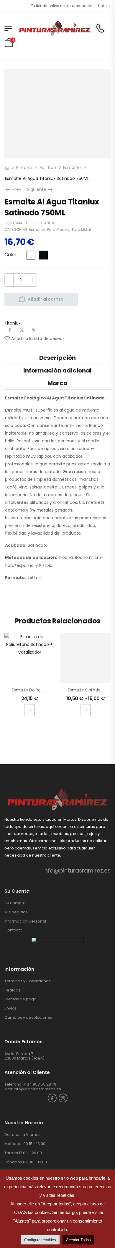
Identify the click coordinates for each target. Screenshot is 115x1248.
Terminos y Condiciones (27, 981)
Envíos (10, 1008)
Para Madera (58, 229)
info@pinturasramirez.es (37, 1089)
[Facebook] (10, 330)
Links (102, 5)
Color (10, 254)
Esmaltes (72, 167)
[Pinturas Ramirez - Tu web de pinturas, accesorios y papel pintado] (54, 28)
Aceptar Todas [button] (78, 1240)
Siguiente (40, 189)
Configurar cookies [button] (40, 1240)
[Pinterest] (33, 330)
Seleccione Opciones (29, 710)
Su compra (15, 903)
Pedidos (12, 990)
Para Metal (81, 229)
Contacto (13, 930)
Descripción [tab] (57, 358)
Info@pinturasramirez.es (77, 871)
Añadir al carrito (45, 299)
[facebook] (52, 1098)
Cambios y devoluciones (28, 1017)
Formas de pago (20, 999)
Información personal (25, 921)
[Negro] (43, 255)
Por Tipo (48, 167)
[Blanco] (31, 255)
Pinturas (24, 167)
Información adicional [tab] (57, 370)
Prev (16, 189)
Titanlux (12, 323)
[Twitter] (21, 330)
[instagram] (63, 1098)
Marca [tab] (57, 383)
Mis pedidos (16, 912)
